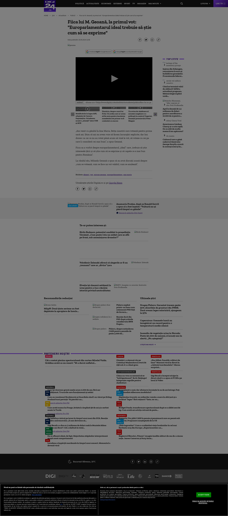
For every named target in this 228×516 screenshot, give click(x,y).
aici (61, 504)
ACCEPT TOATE (203, 495)
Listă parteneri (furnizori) (107, 500)
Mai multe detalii (37, 495)
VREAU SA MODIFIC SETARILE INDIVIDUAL (203, 502)
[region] (114, 500)
